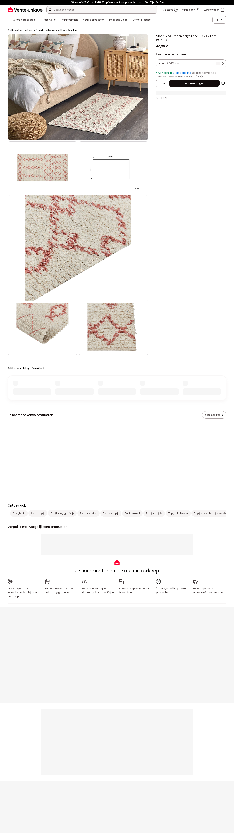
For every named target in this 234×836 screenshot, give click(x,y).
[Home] (9, 30)
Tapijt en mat (29, 30)
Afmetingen (179, 54)
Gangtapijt (72, 30)
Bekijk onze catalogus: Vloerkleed (26, 368)
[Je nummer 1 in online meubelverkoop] (25, 9)
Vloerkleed (61, 30)
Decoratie (16, 30)
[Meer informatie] (201, 76)
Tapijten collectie (45, 30)
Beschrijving (163, 54)
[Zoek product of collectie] (50, 9)
